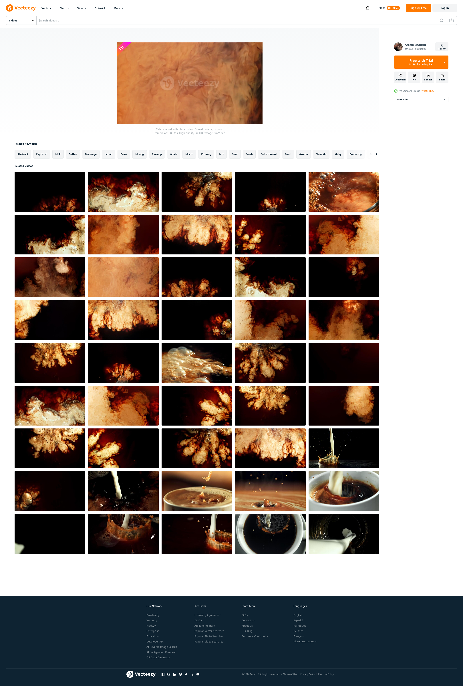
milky (338, 154)
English (298, 615)
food (288, 154)
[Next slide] (373, 154)
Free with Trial (421, 62)
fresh (249, 154)
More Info (402, 99)
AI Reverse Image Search (161, 647)
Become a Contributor (255, 636)
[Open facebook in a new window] (163, 674)
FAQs (245, 615)
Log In (445, 8)
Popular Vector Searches (209, 631)
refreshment (269, 154)
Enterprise (152, 631)
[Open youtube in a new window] (197, 674)
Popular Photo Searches (208, 636)
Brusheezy (152, 615)
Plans (382, 8)
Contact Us (248, 620)
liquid (108, 154)
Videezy (151, 625)
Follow (442, 48)
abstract (22, 154)
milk (58, 154)
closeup (157, 154)
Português (299, 625)
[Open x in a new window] (192, 674)
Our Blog (247, 631)
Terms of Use (290, 674)
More (117, 8)
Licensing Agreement (207, 615)
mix (221, 154)
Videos (81, 8)
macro (189, 154)
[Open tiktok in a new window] (186, 674)
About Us (247, 625)
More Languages (303, 641)
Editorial (99, 8)
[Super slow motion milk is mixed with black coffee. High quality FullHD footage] (50, 448)
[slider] (193, 116)
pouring (206, 154)
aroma (303, 154)
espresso (41, 154)
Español (298, 620)
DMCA (198, 620)
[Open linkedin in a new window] (174, 674)
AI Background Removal (161, 652)
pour (235, 154)
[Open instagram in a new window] (168, 674)
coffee (73, 154)
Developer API (155, 641)
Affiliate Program (204, 625)
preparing (355, 154)
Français (298, 636)
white (173, 154)
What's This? (428, 90)
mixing (139, 154)
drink (123, 154)
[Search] (442, 20)
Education (152, 636)
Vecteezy (151, 620)
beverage (91, 154)
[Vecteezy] (21, 8)
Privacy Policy (307, 674)
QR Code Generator (158, 657)
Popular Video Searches (208, 641)
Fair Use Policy (326, 674)
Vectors (46, 8)
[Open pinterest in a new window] (180, 674)
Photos (64, 8)
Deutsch (298, 631)
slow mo (321, 154)
